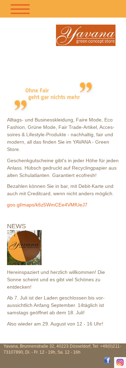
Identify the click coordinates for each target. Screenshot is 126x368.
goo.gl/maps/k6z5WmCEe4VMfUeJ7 (47, 205)
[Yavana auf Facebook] (107, 360)
